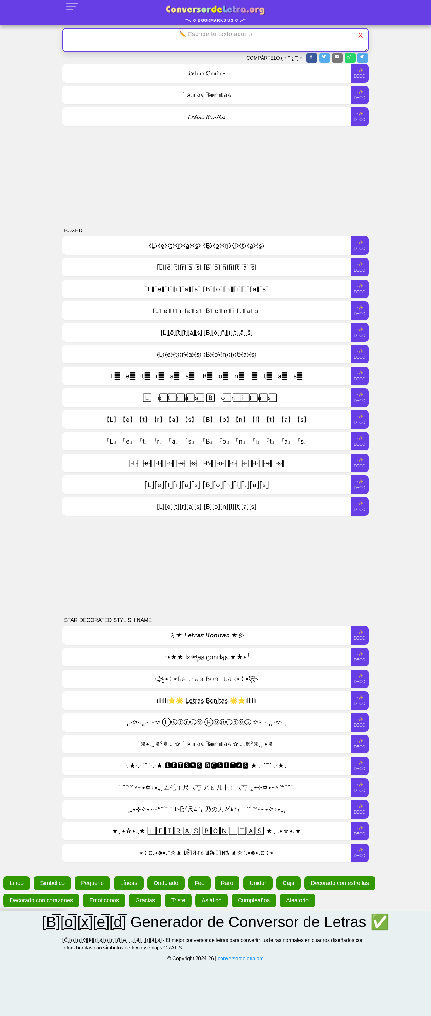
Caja (288, 883)
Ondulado (166, 883)
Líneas (128, 883)
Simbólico (52, 883)
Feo (199, 883)
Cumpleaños (254, 900)
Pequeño (92, 883)
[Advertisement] (215, 177)
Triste (178, 900)
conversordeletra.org (241, 958)
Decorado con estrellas (340, 883)
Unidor (258, 883)
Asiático (211, 900)
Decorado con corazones (41, 900)
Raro (227, 883)
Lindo (17, 883)
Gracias (145, 900)
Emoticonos (104, 900)
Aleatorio (297, 900)
